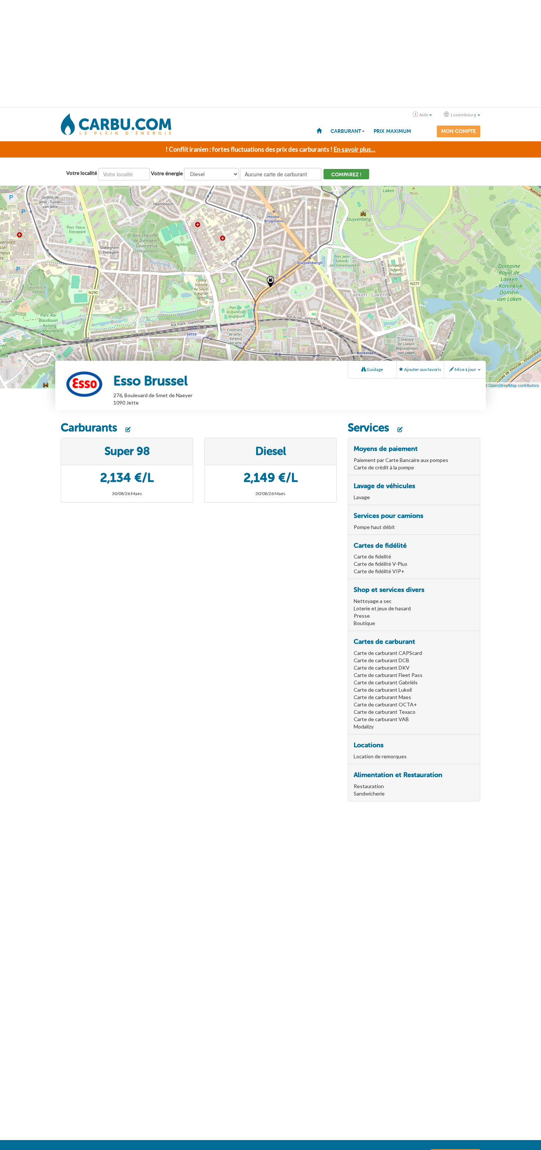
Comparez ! (346, 175)
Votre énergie (167, 173)
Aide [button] (423, 114)
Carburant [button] (345, 131)
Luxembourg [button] (463, 114)
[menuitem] (319, 130)
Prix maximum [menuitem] (392, 131)
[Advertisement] (270, 53)
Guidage (374, 369)
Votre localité (81, 173)
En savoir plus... (354, 149)
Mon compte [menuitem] (458, 131)
